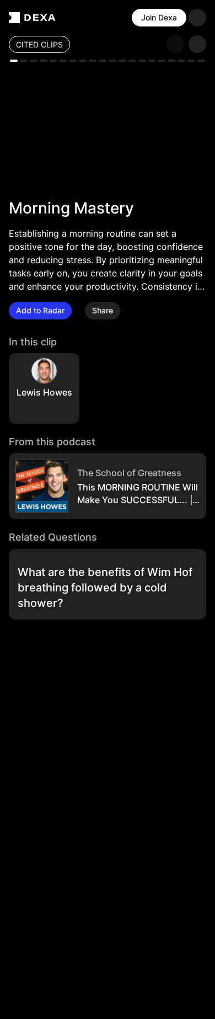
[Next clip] (197, 44)
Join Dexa (159, 17)
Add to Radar (40, 310)
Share (102, 310)
